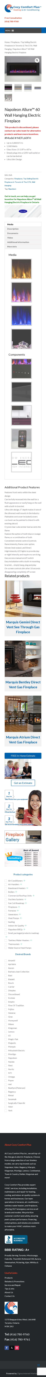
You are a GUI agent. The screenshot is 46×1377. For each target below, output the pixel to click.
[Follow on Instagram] (17, 1348)
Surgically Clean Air (16, 1103)
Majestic (12, 1043)
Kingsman (12, 1028)
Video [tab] (10, 237)
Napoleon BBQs (15, 929)
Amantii (11, 960)
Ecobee (11, 998)
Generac (12, 1013)
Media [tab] (10, 224)
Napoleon (12, 189)
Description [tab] (13, 229)
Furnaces (12, 910)
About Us (9, 1292)
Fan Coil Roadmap (16, 903)
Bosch (11, 983)
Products (9, 1277)
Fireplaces (15, 42)
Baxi (10, 975)
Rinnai (11, 1095)
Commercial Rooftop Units (20, 895)
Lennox (11, 1031)
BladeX (11, 979)
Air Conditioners (15, 880)
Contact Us (10, 1296)
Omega (11, 1076)
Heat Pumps (13, 918)
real (10, 1084)
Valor (10, 1106)
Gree (10, 1016)
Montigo (12, 1054)
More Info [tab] (12, 246)
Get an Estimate (23, 782)
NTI (10, 1073)
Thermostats (14, 944)
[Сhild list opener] (24, 880)
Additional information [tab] (18, 242)
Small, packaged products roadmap (23, 933)
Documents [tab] (12, 233)
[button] (7, 30)
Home (7, 42)
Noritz (11, 1069)
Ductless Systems (16, 899)
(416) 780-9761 (20, 1339)
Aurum (11, 968)
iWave (11, 1024)
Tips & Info (9, 1288)
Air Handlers (13, 884)
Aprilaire (12, 964)
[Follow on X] (12, 1348)
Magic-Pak (13, 1039)
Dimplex (12, 990)
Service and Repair (13, 1285)
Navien (11, 1062)
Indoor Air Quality (16, 925)
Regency (12, 1091)
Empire (11, 1001)
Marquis (12, 1046)
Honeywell (13, 1020)
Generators (13, 914)
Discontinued (14, 994)
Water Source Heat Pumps (19, 948)
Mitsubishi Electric (16, 1050)
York (10, 1110)
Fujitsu (11, 1009)
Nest (10, 1065)
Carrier (11, 987)
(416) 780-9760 (12, 21)
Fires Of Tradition (16, 1005)
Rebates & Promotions (14, 1281)
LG (9, 1035)
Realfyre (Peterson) (16, 1088)
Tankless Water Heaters (18, 940)
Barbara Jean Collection (18, 971)
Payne (11, 1080)
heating (11, 922)
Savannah (12, 1099)
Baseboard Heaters (16, 888)
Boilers (11, 892)
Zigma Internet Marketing (28, 1373)
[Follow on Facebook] (7, 1348)
